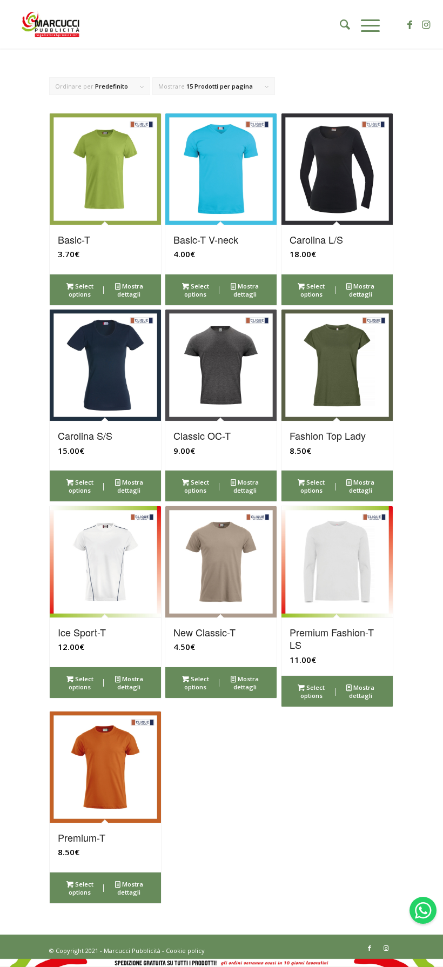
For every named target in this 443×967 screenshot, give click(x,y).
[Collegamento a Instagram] (426, 24)
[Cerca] (339, 24)
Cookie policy (185, 950)
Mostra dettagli (130, 290)
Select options (81, 290)
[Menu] (365, 24)
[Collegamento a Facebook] (410, 24)
